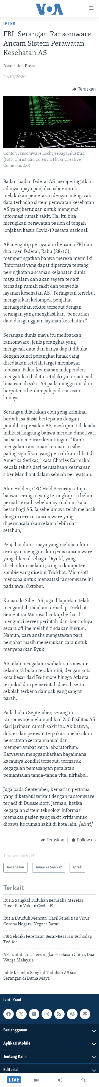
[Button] (84, 89)
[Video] (36, 1080)
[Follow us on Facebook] (8, 1014)
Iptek (9, 23)
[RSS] (59, 1014)
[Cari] (83, 1080)
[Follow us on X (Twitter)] (21, 1014)
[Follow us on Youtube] (34, 1014)
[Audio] (60, 1080)
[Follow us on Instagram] (47, 1014)
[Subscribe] (85, 1014)
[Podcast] (72, 1014)
